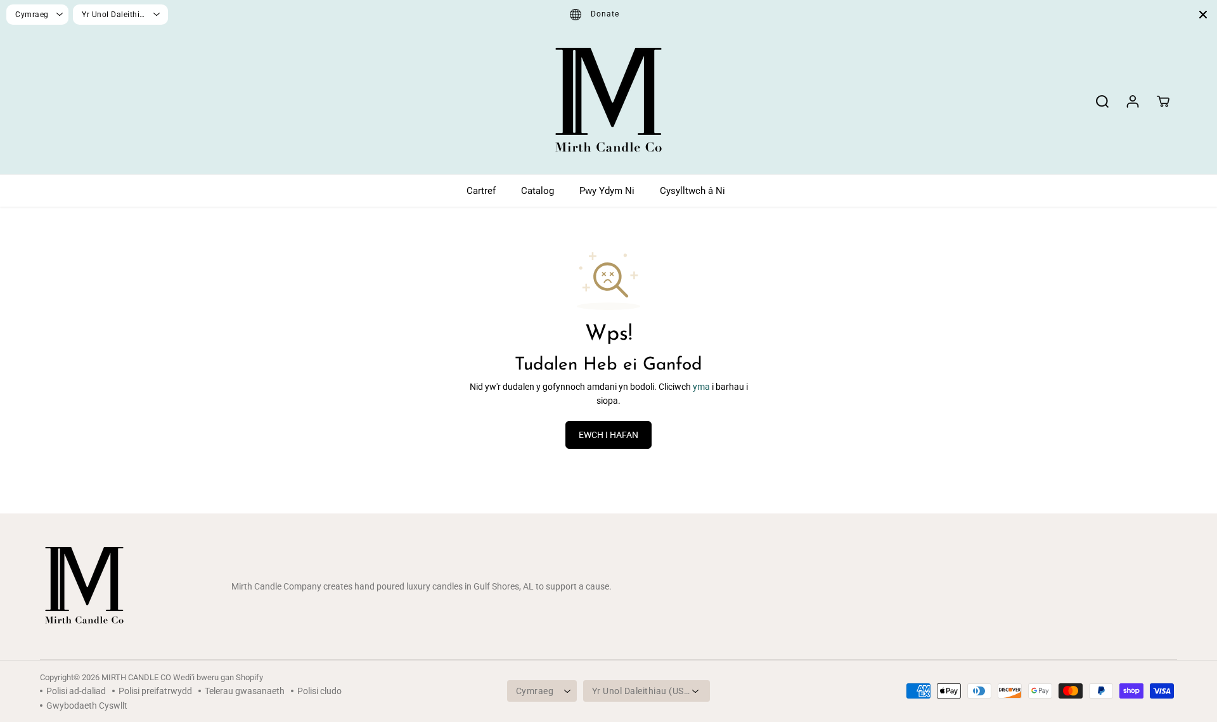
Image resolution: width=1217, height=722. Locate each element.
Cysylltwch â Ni (692, 191)
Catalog (537, 191)
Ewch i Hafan (608, 435)
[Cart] (1163, 101)
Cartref (481, 191)
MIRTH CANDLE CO (136, 677)
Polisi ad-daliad (76, 691)
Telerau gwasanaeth (245, 691)
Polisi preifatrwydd (155, 691)
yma (701, 387)
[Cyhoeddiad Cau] (1203, 15)
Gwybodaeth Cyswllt (86, 705)
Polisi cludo (319, 691)
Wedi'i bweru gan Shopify (218, 677)
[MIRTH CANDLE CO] (608, 101)
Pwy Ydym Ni (606, 191)
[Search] (1102, 101)
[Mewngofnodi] (1133, 101)
